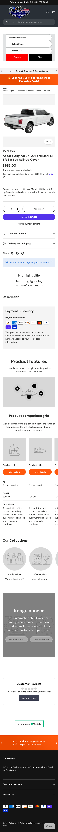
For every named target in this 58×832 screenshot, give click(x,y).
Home (5, 88)
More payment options (29, 223)
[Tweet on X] (12, 253)
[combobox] (29, 22)
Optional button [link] (16, 639)
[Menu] (4, 12)
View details (14, 472)
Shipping (6, 170)
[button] (54, 12)
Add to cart (39, 209)
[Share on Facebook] (17, 253)
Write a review (29, 698)
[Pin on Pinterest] (22, 253)
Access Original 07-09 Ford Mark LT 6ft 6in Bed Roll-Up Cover (26, 91)
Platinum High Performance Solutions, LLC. (25, 823)
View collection (12, 579)
